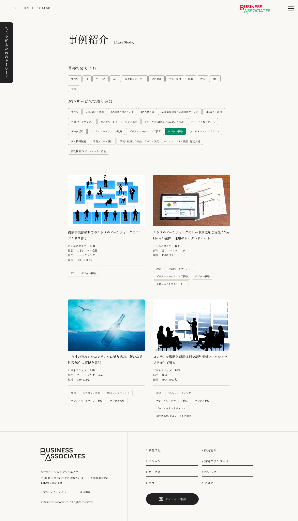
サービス (154, 472)
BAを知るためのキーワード (6, 53)
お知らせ (210, 472)
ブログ (208, 483)
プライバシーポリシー (56, 492)
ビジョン (154, 461)
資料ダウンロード (216, 461)
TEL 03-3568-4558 (51, 482)
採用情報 (210, 450)
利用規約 (85, 492)
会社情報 (154, 450)
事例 (151, 483)
